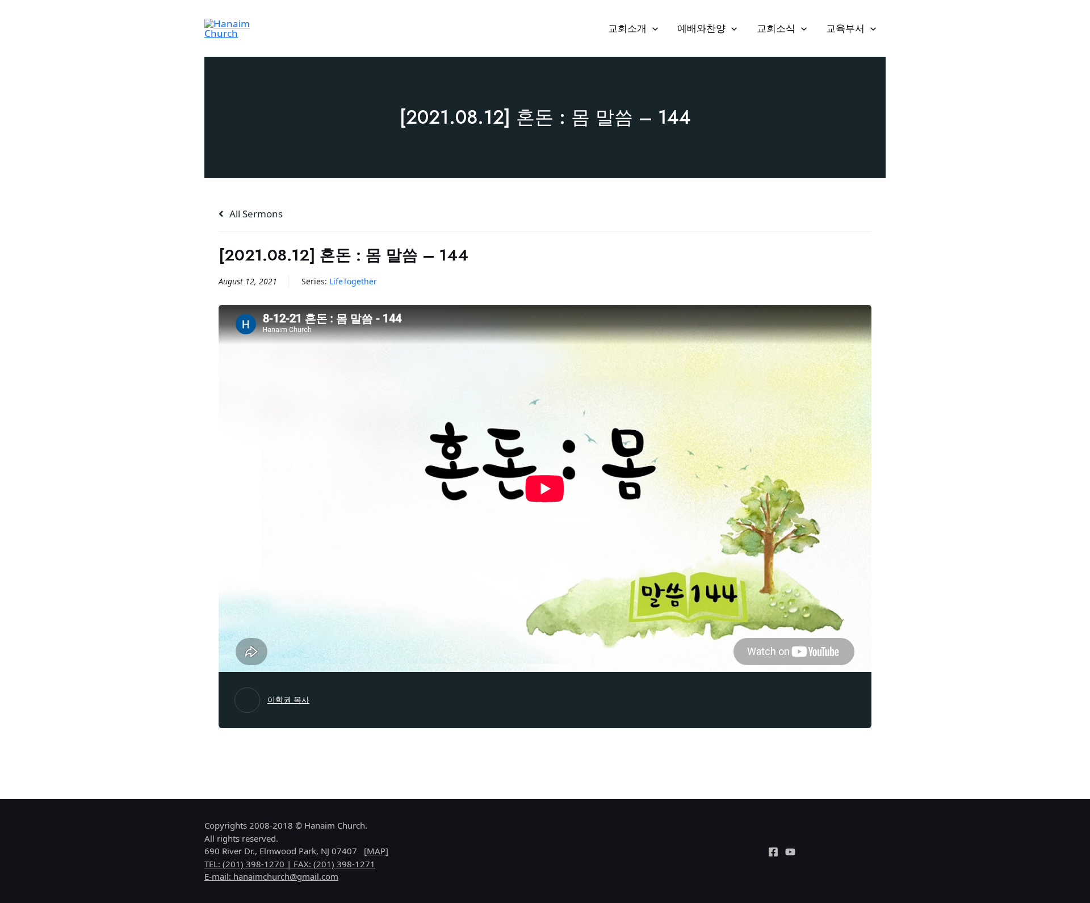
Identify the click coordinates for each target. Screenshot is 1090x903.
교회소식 (776, 28)
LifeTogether (353, 281)
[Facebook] (773, 852)
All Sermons (255, 213)
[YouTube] (790, 852)
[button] (652, 28)
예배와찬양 (701, 28)
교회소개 (627, 28)
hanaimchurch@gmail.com (285, 876)
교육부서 (845, 28)
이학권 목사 (288, 699)
